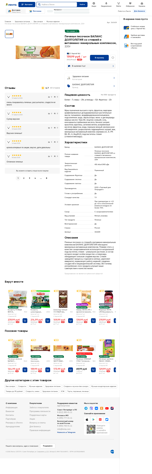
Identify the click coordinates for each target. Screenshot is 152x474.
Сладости (22, 386)
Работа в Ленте (124, 11)
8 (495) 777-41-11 (64, 418)
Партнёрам (11, 419)
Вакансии (10, 411)
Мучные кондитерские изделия (103, 386)
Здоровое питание (22, 21)
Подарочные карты (38, 415)
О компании (11, 403)
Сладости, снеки (32, 391)
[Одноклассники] (102, 408)
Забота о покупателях (39, 408)
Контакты (10, 415)
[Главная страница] (11, 4)
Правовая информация (40, 430)
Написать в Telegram (66, 432)
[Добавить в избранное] (113, 57)
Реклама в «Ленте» (14, 423)
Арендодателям (13, 427)
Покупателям (36, 403)
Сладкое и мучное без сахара (76, 386)
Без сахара (38, 21)
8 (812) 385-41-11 (64, 412)
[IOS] (87, 419)
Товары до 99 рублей (14, 391)
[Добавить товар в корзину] (25, 320)
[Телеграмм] (86, 408)
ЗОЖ (62, 391)
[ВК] (96, 408)
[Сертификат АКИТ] (112, 452)
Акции (32, 419)
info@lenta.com (63, 429)
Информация (11, 408)
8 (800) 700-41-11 (64, 426)
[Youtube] (107, 408)
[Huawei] (100, 419)
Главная (8, 21)
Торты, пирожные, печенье (78, 391)
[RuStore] (107, 419)
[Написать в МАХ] (91, 408)
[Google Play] (93, 419)
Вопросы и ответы (38, 423)
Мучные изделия (53, 21)
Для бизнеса (139, 11)
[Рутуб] (112, 408)
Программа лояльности (40, 411)
